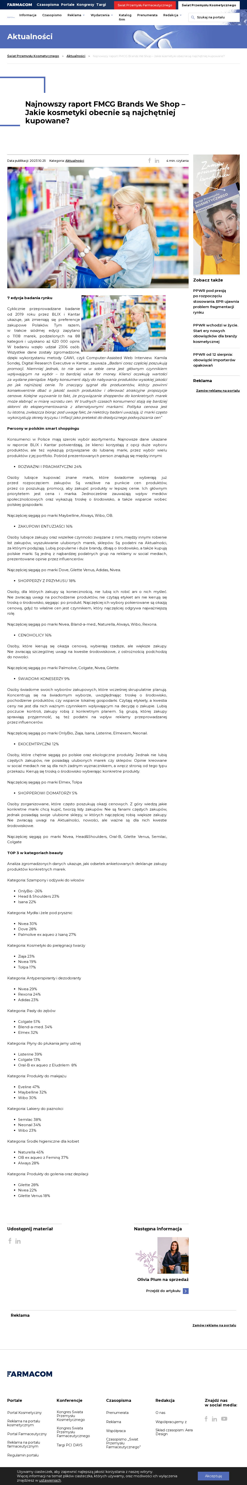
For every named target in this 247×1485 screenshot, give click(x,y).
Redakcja (170, 15)
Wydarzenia (100, 15)
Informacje (27, 15)
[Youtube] (224, 1419)
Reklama (74, 15)
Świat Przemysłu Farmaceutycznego (145, 5)
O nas (160, 1413)
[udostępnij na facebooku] (149, 160)
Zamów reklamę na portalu (218, 390)
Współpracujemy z (171, 1422)
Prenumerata (147, 15)
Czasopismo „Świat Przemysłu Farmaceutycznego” (123, 1443)
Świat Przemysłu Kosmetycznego (209, 5)
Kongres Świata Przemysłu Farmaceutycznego (73, 1432)
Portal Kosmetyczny (24, 1413)
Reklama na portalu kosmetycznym (23, 1423)
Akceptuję (213, 1476)
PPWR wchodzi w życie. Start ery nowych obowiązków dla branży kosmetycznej (215, 333)
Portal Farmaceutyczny (27, 1434)
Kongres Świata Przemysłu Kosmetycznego (71, 1416)
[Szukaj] (192, 17)
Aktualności (76, 56)
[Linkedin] (214, 1419)
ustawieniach (50, 1480)
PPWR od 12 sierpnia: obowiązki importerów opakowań (214, 360)
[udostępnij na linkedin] (157, 160)
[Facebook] (206, 1419)
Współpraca (116, 1431)
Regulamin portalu (23, 1455)
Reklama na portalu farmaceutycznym (23, 1444)
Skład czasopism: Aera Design (174, 1432)
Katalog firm (125, 17)
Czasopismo (52, 15)
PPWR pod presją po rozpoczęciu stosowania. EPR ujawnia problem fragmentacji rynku (216, 301)
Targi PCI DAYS (69, 1445)
